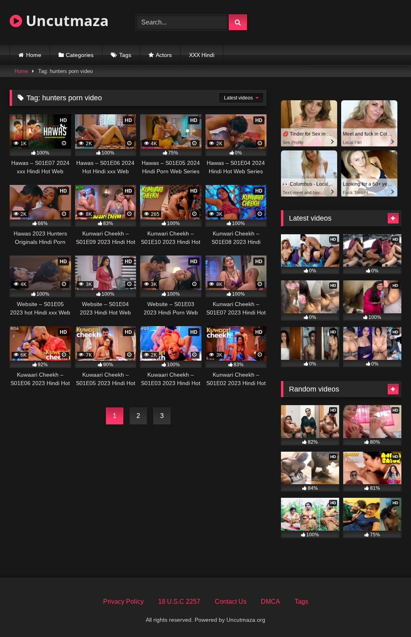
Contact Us (230, 601)
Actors (164, 55)
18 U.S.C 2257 (179, 601)
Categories (80, 55)
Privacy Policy (123, 601)
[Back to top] (386, 613)
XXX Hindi (201, 55)
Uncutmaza (65, 20)
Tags (125, 55)
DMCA (270, 601)
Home (33, 55)
